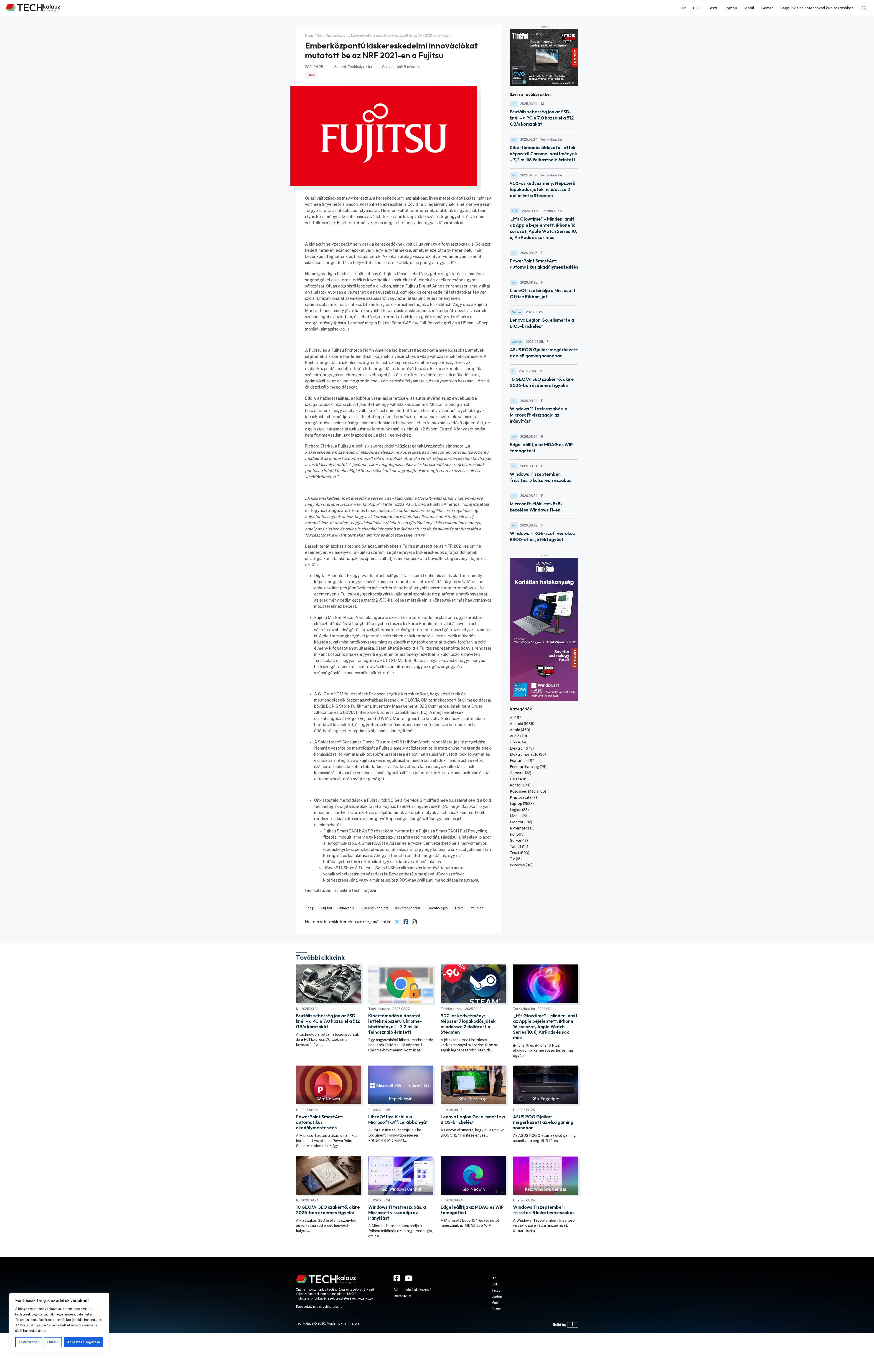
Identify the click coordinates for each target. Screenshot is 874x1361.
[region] (59, 1322)
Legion (515, 810)
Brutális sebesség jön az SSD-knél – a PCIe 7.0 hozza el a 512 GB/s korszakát (542, 118)
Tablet (515, 847)
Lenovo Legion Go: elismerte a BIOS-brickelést (473, 1119)
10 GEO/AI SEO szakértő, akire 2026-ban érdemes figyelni (328, 1209)
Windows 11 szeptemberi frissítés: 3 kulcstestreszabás (543, 1209)
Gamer (767, 8)
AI (513, 371)
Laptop (731, 8)
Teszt (712, 8)
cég (311, 908)
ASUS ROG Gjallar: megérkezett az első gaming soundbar (543, 1122)
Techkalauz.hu (360, 67)
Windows (517, 865)
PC (512, 834)
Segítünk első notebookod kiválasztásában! (817, 8)
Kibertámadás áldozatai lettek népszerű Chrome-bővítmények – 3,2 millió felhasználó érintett (543, 154)
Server (515, 840)
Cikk (697, 8)
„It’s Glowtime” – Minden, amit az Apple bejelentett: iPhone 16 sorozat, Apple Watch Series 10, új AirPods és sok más (545, 1026)
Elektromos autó (524, 754)
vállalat (477, 908)
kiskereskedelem (375, 908)
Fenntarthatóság (524, 767)
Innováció (346, 908)
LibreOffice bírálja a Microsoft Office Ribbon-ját (398, 1119)
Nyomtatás (519, 828)
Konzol (515, 785)
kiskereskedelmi (408, 908)
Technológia (438, 908)
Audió (514, 736)
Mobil (749, 8)
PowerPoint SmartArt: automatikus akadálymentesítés (319, 1122)
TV (512, 859)
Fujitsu (326, 908)
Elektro (516, 748)
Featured (518, 760)
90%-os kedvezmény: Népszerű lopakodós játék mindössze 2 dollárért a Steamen (542, 189)
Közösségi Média (524, 791)
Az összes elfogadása (83, 1342)
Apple (515, 730)
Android (516, 724)
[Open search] (864, 8)
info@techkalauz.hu (327, 1306)
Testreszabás (28, 1342)
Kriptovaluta (520, 797)
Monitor (516, 822)
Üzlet (459, 908)
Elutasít (53, 1342)
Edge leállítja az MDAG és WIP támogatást (472, 1209)
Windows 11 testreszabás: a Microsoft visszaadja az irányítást (538, 415)
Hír (683, 8)
